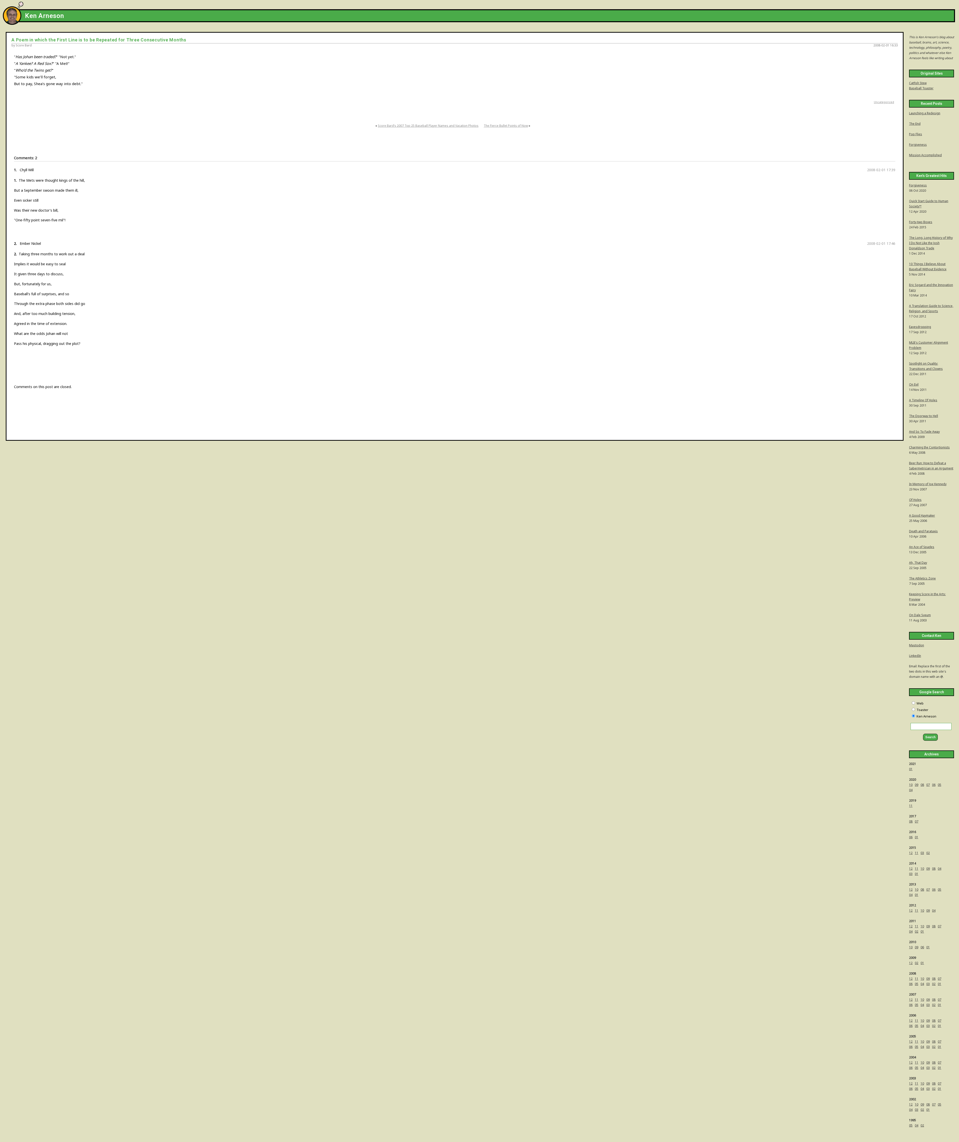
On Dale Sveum (920, 615)
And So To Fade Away (924, 431)
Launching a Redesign (924, 113)
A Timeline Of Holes (923, 400)
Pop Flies (915, 134)
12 (911, 853)
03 (922, 853)
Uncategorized (884, 102)
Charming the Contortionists (929, 447)
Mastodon (916, 645)
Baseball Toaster (921, 88)
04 (911, 790)
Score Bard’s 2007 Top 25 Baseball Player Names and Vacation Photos (428, 126)
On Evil (914, 384)
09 (916, 785)
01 (911, 769)
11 (911, 806)
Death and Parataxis (923, 531)
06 (934, 785)
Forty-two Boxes (920, 222)
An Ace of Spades (921, 547)
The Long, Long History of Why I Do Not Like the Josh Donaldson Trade (931, 243)
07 (928, 785)
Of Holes (915, 500)
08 (922, 785)
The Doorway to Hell (923, 416)
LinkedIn (915, 656)
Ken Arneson (44, 16)
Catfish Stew (918, 83)
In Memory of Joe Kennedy (928, 484)
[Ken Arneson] (12, 23)
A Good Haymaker (922, 515)
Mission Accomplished (925, 155)
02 (928, 853)
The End (915, 124)
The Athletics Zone (922, 578)
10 (911, 785)
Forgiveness (918, 145)
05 (939, 785)
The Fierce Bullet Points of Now (506, 126)
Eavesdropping (920, 327)
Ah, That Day (918, 563)
